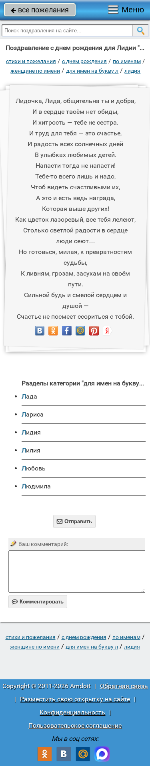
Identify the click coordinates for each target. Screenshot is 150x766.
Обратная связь (124, 686)
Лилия (31, 450)
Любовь (34, 468)
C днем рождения (84, 61)
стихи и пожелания (31, 61)
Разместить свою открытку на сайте (75, 699)
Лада (29, 396)
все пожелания (40, 10)
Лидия (132, 70)
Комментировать (38, 602)
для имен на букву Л (92, 70)
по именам (127, 61)
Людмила (36, 486)
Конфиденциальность (72, 712)
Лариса (33, 414)
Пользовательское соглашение (75, 725)
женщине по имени (35, 70)
